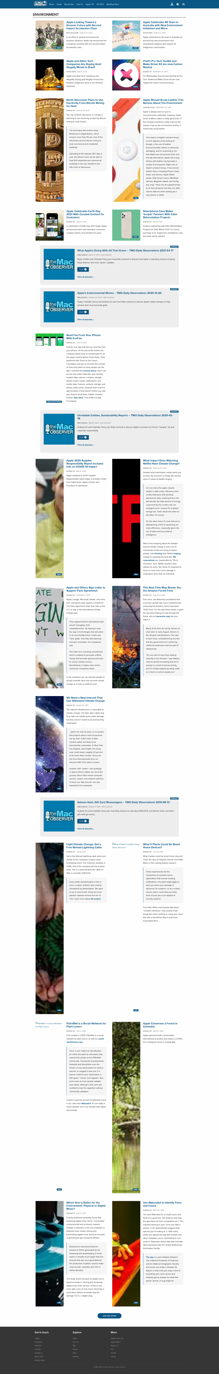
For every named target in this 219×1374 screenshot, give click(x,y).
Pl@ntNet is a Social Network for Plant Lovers (86, 1024)
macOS (113, 1353)
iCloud (113, 1356)
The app (150, 1257)
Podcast (174, 247)
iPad (74, 1353)
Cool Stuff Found (54, 402)
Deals (59, 4)
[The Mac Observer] (40, 4)
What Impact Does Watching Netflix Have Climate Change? (161, 462)
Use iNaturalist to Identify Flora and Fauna (162, 1204)
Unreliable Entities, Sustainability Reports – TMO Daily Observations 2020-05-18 (125, 416)
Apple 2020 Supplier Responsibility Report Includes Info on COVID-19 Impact (84, 463)
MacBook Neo (113, 4)
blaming (158, 553)
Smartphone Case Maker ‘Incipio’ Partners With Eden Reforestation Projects (160, 214)
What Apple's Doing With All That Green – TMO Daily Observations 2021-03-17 (125, 250)
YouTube (38, 1345)
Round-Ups (69, 4)
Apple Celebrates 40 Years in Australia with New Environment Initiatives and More (162, 25)
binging (177, 553)
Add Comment (106, 255)
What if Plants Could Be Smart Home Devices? (161, 845)
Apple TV (90, 4)
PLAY (81, 269)
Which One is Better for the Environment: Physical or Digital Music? (86, 1206)
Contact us (39, 1353)
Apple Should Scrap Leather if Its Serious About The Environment (163, 101)
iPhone (75, 1349)
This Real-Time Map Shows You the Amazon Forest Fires (162, 589)
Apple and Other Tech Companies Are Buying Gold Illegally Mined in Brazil (83, 64)
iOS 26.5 (100, 4)
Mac (74, 1345)
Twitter (37, 1338)
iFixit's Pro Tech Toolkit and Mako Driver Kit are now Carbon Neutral (162, 64)
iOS (112, 1349)
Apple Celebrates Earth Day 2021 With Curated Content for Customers (85, 214)
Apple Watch (115, 1342)
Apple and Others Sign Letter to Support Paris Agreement (85, 589)
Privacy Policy (40, 1360)
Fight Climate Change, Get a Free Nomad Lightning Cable (84, 845)
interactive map (163, 616)
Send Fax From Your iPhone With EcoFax (83, 336)
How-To (80, 4)
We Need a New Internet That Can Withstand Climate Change (85, 699)
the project (96, 898)
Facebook (38, 1342)
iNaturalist (86, 1103)
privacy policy (89, 370)
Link (59, 198)
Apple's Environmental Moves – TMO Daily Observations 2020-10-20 (119, 293)
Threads (38, 1349)
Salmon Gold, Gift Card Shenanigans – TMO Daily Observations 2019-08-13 (123, 802)
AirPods (76, 1356)
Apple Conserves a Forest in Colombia (160, 1024)
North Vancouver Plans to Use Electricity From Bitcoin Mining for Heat (85, 103)
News (51, 4)
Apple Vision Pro (117, 1338)
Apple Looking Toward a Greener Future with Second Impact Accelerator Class (83, 25)
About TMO (39, 1356)
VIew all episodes (84, 276)
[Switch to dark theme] (178, 4)
